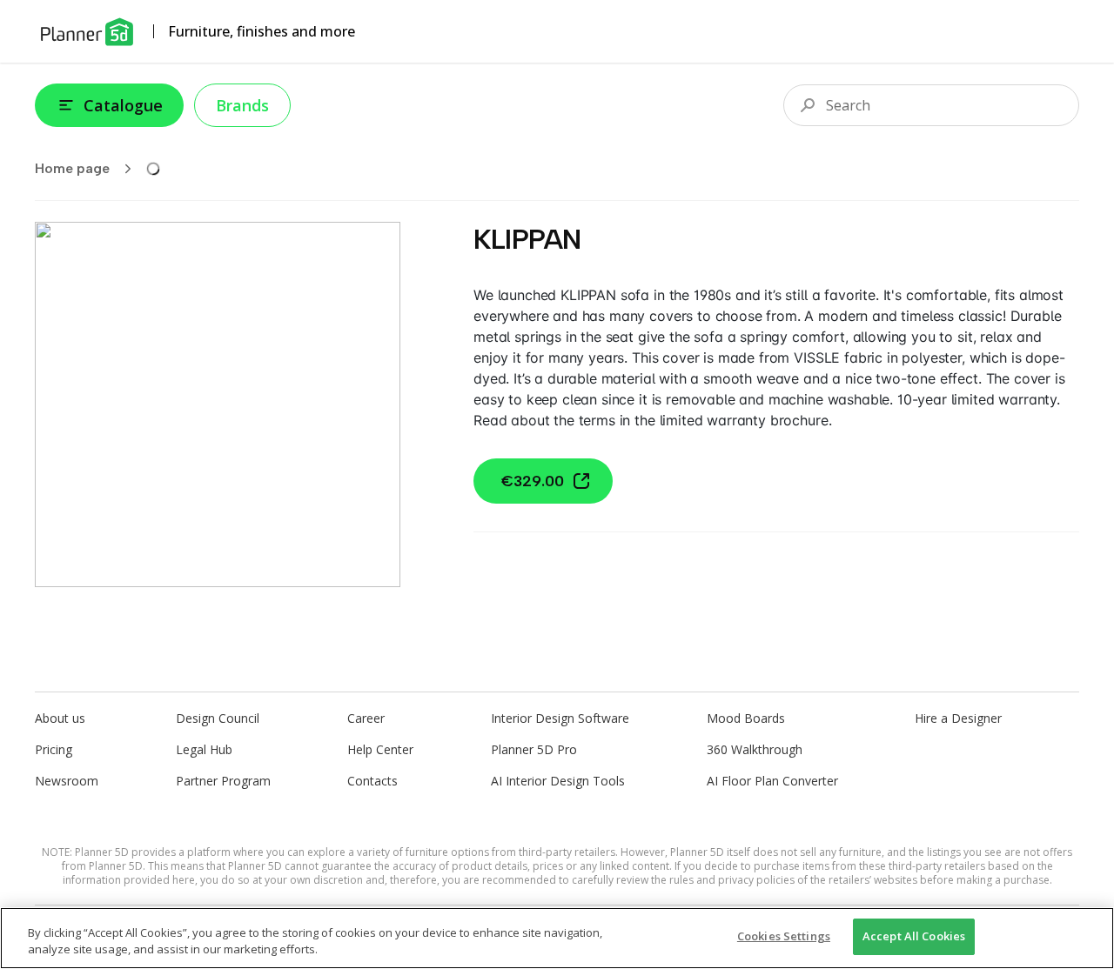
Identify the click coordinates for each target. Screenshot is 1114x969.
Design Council (217, 718)
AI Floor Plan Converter (772, 780)
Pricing (53, 749)
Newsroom (66, 780)
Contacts (372, 780)
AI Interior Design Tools (558, 780)
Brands (242, 105)
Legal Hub (204, 749)
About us (60, 718)
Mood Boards (746, 718)
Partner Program (223, 780)
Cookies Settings (783, 936)
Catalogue (123, 105)
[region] (557, 938)
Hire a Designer (958, 718)
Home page (72, 168)
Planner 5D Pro (534, 749)
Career (366, 718)
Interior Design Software (560, 718)
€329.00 (532, 481)
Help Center (380, 749)
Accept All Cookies (913, 936)
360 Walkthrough (754, 749)
